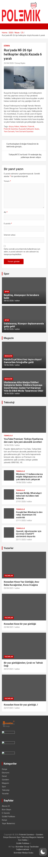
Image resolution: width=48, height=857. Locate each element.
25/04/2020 (9, 63)
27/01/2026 (21, 502)
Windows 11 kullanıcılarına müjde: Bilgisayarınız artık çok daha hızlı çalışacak (29, 477)
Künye (4, 820)
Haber (16, 126)
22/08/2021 (9, 627)
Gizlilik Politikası (8, 816)
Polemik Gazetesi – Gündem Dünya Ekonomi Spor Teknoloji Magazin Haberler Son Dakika (23, 837)
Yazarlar (9, 548)
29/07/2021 (9, 669)
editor (17, 301)
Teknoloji (9, 402)
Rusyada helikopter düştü (29, 129)
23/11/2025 (21, 540)
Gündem (5, 779)
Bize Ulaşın (6, 809)
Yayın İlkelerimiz (8, 823)
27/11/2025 (21, 520)
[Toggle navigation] (5, 26)
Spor (6, 273)
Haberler (23, 126)
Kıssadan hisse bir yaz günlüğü (20, 623)
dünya (11, 126)
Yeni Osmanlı (9, 131)
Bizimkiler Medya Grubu (23, 853)
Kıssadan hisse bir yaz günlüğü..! (21, 704)
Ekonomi (5, 773)
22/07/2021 (9, 708)
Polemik (31, 126)
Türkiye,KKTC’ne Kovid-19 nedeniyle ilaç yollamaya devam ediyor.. (25, 155)
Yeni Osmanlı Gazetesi (24, 131)
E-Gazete (6, 813)
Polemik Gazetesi (11, 129)
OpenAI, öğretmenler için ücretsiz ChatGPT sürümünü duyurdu (28, 534)
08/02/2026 (9, 301)
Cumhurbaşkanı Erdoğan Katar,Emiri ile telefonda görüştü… (22, 145)
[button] (43, 852)
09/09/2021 (9, 588)
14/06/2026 (9, 365)
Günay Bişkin (20, 63)
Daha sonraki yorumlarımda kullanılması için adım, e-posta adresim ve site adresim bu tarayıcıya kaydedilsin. (22, 252)
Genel (4, 776)
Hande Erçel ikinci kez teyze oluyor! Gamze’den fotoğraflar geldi (23, 361)
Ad (6, 212)
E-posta (8, 223)
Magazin (9, 338)
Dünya (7, 46)
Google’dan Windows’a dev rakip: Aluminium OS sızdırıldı (29, 515)
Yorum (7, 181)
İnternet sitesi (9, 235)
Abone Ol (6, 806)
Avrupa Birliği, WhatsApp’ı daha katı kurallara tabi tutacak (29, 496)
